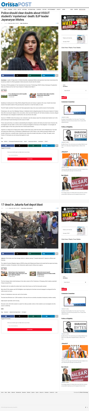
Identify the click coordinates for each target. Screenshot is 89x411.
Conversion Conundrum (68, 102)
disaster (6, 312)
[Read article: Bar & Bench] (75, 183)
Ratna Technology (84, 392)
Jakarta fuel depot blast (15, 312)
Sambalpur (40, 141)
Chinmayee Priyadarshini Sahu (16, 141)
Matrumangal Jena (71, 268)
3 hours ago (11, 96)
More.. (63, 9)
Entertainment (51, 9)
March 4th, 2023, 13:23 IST (13, 23)
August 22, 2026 (65, 142)
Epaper (76, 9)
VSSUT (46, 141)
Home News (23, 208)
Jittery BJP (64, 152)
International (31, 9)
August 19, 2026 (65, 167)
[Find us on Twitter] (87, 407)
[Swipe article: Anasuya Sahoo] (75, 66)
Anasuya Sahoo (70, 77)
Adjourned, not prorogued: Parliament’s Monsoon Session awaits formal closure (46, 273)
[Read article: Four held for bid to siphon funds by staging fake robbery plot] (33, 95)
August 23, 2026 (65, 117)
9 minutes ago (12, 276)
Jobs (56, 392)
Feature (44, 9)
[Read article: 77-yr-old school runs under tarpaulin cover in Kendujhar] (4, 95)
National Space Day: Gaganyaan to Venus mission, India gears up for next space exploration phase (17, 273)
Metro (19, 9)
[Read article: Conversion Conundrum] (75, 109)
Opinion (33, 392)
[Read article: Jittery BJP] (75, 159)
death (25, 141)
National (24, 9)
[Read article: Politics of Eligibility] (75, 134)
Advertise (46, 392)
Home (5, 9)
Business (39, 9)
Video (71, 9)
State (14, 9)
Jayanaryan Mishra (32, 141)
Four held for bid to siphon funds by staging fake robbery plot (45, 94)
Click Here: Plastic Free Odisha (70, 47)
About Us (41, 392)
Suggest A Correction (5, 148)
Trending (10, 9)
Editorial (28, 392)
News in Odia (82, 9)
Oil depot (24, 312)
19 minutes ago (41, 276)
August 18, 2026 (65, 190)
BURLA (5, 141)
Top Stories (25, 23)
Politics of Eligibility (66, 127)
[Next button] (87, 66)
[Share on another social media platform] (56, 75)
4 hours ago (40, 96)
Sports (58, 9)
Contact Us (52, 392)
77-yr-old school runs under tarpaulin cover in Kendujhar (17, 94)
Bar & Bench (64, 175)
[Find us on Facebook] (85, 407)
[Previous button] (62, 66)
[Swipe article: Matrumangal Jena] (75, 258)
